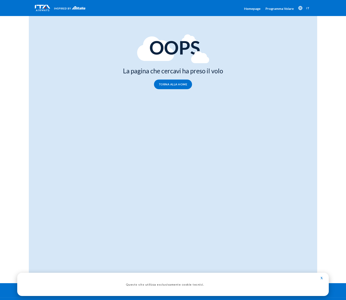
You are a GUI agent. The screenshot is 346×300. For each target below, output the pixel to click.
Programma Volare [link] (280, 8)
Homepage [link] (252, 8)
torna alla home (173, 84)
